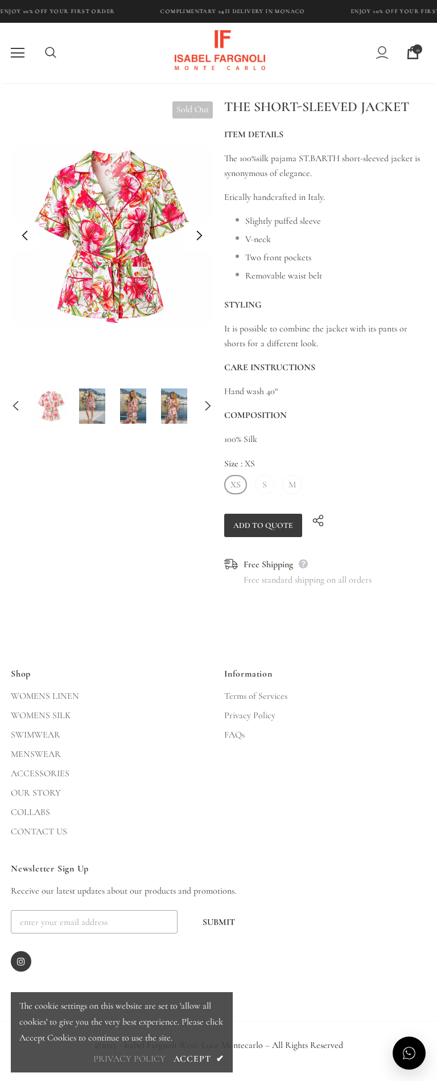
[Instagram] (21, 961)
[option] (112, 236)
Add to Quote (263, 525)
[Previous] (25, 236)
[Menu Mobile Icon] (17, 53)
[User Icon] (382, 53)
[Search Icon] (62, 53)
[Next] (198, 236)
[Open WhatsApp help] (409, 1053)
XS (235, 484)
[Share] (315, 520)
